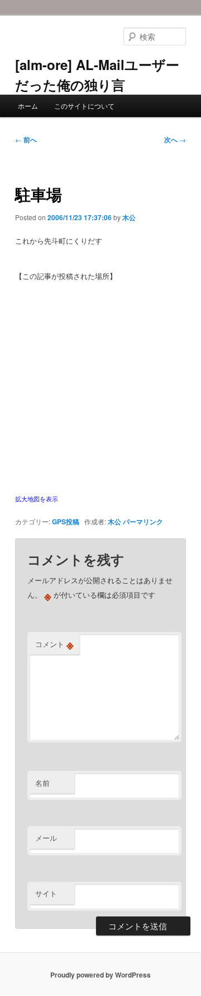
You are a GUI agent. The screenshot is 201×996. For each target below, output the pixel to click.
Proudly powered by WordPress (100, 975)
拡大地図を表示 (36, 499)
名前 (42, 783)
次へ (175, 139)
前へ (26, 139)
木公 (129, 217)
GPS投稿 (65, 521)
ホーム (28, 105)
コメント (54, 644)
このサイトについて (84, 105)
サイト (46, 893)
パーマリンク (143, 521)
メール (46, 837)
